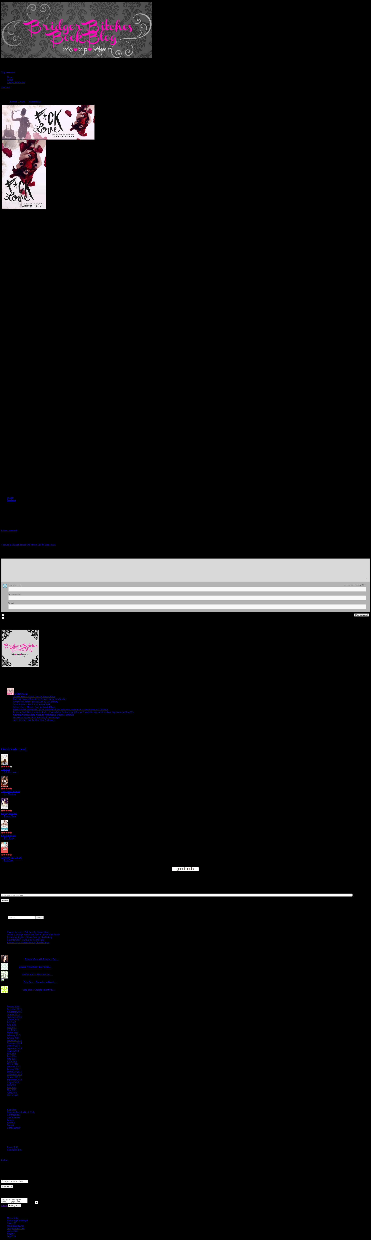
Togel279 (11, 1236)
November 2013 (14, 1074)
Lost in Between (8, 835)
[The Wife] (4, 764)
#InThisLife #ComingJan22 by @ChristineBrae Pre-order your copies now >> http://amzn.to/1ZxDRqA (60, 709)
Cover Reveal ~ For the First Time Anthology (34, 720)
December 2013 (14, 1072)
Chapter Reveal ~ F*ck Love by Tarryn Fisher (34, 696)
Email (14, 585)
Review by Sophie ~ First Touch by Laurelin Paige (36, 717)
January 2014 (13, 1069)
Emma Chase (10, 816)
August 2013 (13, 1082)
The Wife (5, 769)
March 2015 (12, 1032)
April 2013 (12, 1092)
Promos (13, 101)
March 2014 (12, 1064)
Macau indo (12, 1218)
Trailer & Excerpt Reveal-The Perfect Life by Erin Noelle (28, 545)
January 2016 (13, 1006)
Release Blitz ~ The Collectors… (37, 974)
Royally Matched (9, 813)
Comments (14, 1150)
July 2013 (11, 1085)
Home (10, 77)
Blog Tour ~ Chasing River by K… (39, 990)
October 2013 (13, 1077)
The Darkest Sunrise (10, 791)
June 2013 (11, 1087)
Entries (12, 1147)
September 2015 (14, 1017)
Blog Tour (11, 1109)
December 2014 (14, 1040)
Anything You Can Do (11, 857)
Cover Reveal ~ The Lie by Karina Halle (31, 704)
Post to (31, 1202)
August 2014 (13, 1051)
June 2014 (11, 1056)
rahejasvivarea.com (15, 1228)
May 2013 (11, 1090)
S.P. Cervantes (10, 772)
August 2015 (13, 1019)
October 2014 (13, 1046)
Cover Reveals (13, 1115)
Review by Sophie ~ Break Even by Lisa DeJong (35, 701)
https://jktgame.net (15, 1226)
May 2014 (11, 1059)
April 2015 (12, 1030)
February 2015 (13, 1035)
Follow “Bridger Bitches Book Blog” (22, 1165)
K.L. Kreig (9, 838)
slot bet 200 (12, 1231)
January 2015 (13, 1038)
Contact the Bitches (16, 82)
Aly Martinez (10, 794)
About (10, 80)
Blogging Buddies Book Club (20, 1112)
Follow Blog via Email (23, 877)
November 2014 (14, 1043)
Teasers (21, 101)
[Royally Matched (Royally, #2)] (4, 808)
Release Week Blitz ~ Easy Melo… (35, 966)
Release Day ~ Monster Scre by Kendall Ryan (34, 707)
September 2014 (14, 1048)
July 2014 (11, 1053)
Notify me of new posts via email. (18, 618)
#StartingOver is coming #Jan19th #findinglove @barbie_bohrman (43, 715)
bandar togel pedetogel (17, 1220)
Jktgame (10, 1233)
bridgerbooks (35, 101)
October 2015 (13, 1014)
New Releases (13, 1117)
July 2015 (11, 1022)
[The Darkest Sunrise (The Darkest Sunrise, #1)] (4, 786)
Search (4, 917)
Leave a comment (9, 530)
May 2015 (11, 1027)
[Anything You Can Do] (4, 852)
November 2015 (14, 1012)
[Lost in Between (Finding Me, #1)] (4, 830)
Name (14, 594)
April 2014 (12, 1061)
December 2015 (14, 1009)
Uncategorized (13, 1128)
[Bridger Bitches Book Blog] (76, 58)
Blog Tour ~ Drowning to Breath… (40, 982)
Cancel (4, 1205)
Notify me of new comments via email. (20, 615)
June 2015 (11, 1025)
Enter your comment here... (12, 557)
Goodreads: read (13, 749)
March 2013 (12, 1095)
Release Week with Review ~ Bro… (41, 959)
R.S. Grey (8, 860)
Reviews (11, 1122)
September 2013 (14, 1079)
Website (11, 603)
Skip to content (8, 72)
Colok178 (11, 1223)
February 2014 (13, 1066)
